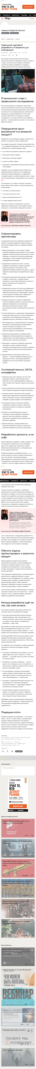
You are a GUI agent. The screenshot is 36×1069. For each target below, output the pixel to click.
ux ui (18, 745)
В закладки (19, 751)
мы (2, 180)
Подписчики (10, 39)
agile (14, 745)
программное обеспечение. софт (9, 743)
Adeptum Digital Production (13, 30)
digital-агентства (22, 743)
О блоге (17, 39)
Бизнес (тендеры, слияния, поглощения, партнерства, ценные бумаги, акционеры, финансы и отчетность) (16, 738)
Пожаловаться (14, 33)
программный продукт (6, 745)
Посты (3, 39)
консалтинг (8, 742)
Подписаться (5, 33)
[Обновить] (13, 763)
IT (12, 742)
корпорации (17, 742)
